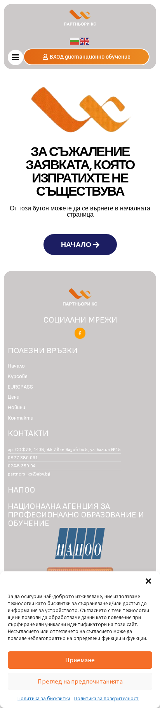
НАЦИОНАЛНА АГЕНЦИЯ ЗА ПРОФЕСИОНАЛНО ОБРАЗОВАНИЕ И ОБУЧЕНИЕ (76, 515)
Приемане (80, 660)
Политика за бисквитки (43, 698)
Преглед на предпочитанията (80, 681)
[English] (85, 40)
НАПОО (21, 490)
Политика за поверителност (106, 698)
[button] (148, 581)
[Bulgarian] (75, 40)
